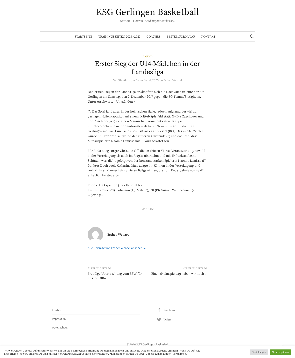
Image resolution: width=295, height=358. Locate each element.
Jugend (147, 56)
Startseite (83, 36)
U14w (149, 209)
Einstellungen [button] (259, 352)
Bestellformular (181, 36)
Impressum (59, 318)
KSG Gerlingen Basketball (147, 12)
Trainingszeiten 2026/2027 (119, 36)
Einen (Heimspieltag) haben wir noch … (179, 274)
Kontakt (208, 36)
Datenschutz (60, 327)
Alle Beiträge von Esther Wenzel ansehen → (117, 248)
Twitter (168, 319)
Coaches (153, 36)
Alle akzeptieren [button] (280, 352)
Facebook (169, 310)
